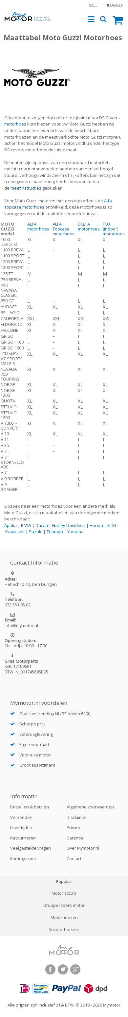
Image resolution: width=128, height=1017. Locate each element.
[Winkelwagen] (118, 19)
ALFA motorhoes (38, 226)
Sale (93, 5)
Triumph (55, 531)
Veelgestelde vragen (30, 848)
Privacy (73, 827)
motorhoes (15, 124)
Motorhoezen (64, 917)
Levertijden (21, 827)
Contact (74, 858)
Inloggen (113, 5)
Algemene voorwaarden (90, 807)
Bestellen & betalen (29, 807)
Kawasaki (15, 531)
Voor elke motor (35, 755)
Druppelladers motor (64, 905)
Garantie (75, 838)
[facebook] (50, 969)
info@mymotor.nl (21, 625)
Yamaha (75, 531)
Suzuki (35, 531)
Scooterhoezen (64, 929)
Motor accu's (64, 893)
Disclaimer (77, 817)
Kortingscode (23, 858)
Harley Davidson (68, 525)
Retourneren (23, 838)
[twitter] (63, 969)
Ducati (41, 525)
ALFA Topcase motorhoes (64, 229)
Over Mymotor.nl (83, 848)
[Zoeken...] (103, 19)
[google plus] (75, 969)
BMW (26, 525)
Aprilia (10, 525)
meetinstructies (26, 188)
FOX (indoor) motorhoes (114, 229)
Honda (96, 525)
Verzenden (21, 817)
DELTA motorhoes (89, 226)
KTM (111, 525)
